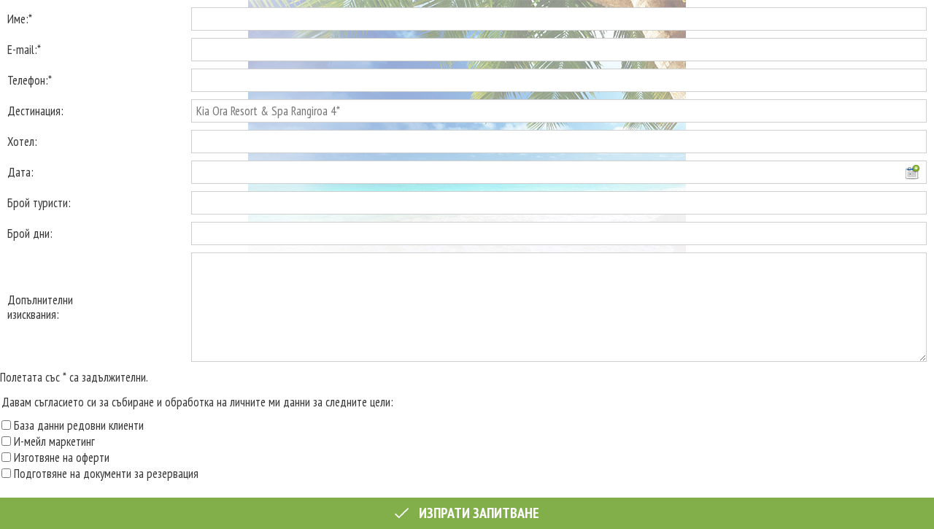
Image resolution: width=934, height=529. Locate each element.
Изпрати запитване (477, 512)
